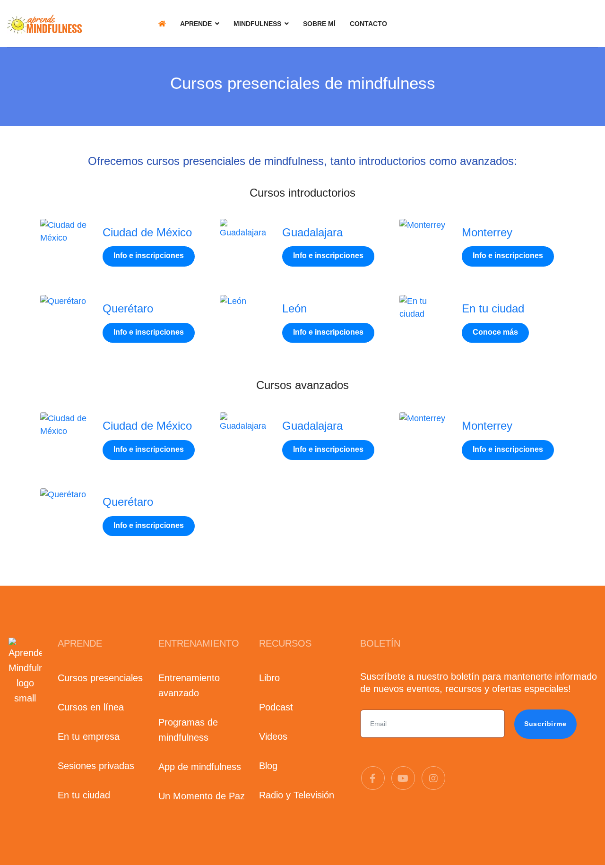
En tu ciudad (493, 308)
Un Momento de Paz (201, 796)
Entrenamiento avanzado (189, 685)
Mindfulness (257, 23)
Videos (273, 736)
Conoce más (495, 332)
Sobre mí (319, 23)
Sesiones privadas (96, 766)
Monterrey (487, 232)
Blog (268, 766)
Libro (269, 678)
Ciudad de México (147, 232)
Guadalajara (312, 232)
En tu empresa (89, 736)
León (294, 308)
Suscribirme (545, 723)
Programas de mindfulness (188, 730)
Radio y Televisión (296, 795)
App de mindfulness (199, 766)
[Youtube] (403, 778)
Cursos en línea (91, 707)
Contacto (368, 23)
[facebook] (373, 778)
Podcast (276, 707)
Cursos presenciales (100, 678)
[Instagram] (433, 778)
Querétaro (128, 308)
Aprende (196, 23)
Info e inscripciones (148, 255)
